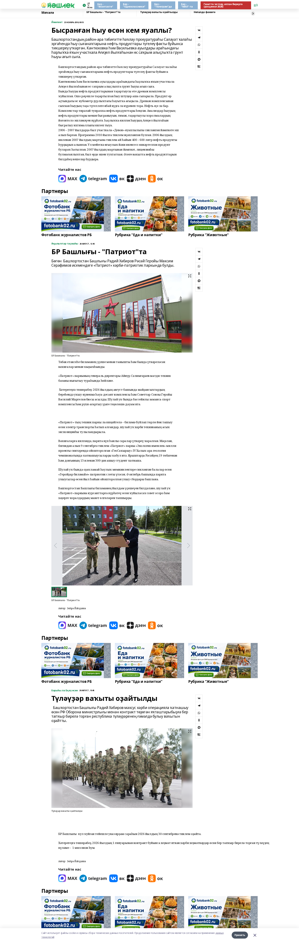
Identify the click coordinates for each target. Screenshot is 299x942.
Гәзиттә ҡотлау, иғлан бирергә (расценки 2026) (223, 5)
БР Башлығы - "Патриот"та (103, 12)
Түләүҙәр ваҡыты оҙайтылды (159, 12)
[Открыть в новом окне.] (67, 178)
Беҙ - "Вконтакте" (105, 5)
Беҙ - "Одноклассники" (134, 5)
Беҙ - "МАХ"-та (187, 5)
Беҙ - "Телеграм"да (163, 5)
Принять (239, 935)
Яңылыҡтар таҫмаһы (64, 243)
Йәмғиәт (57, 22)
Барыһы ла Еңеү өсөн (64, 690)
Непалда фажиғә (204, 12)
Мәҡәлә (47, 13)
